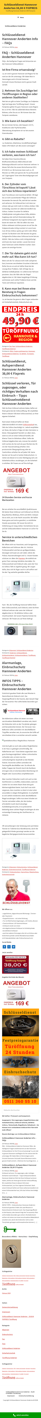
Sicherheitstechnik (15, 869)
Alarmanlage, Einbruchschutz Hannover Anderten (16, 667)
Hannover (32, 351)
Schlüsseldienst (22, 653)
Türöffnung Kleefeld (8, 658)
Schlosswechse (28, 424)
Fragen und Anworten (21, 351)
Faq (10, 346)
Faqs (13, 346)
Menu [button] (22, 17)
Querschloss (25, 872)
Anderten (13, 653)
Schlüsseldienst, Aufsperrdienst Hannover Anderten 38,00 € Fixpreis (16, 367)
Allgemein (12, 650)
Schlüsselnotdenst (8, 655)
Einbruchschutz (22, 867)
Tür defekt (22, 354)
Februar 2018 (6, 1293)
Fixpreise (21, 558)
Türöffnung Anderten (9, 349)
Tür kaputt (30, 354)
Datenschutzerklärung (10, 1307)
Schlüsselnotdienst (21, 655)
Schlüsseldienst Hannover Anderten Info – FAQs (20, 39)
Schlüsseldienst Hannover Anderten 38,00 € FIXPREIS (20, 6)
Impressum (6, 1312)
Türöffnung (5, 356)
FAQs (11, 351)
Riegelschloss (34, 872)
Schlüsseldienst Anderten (24, 346)
